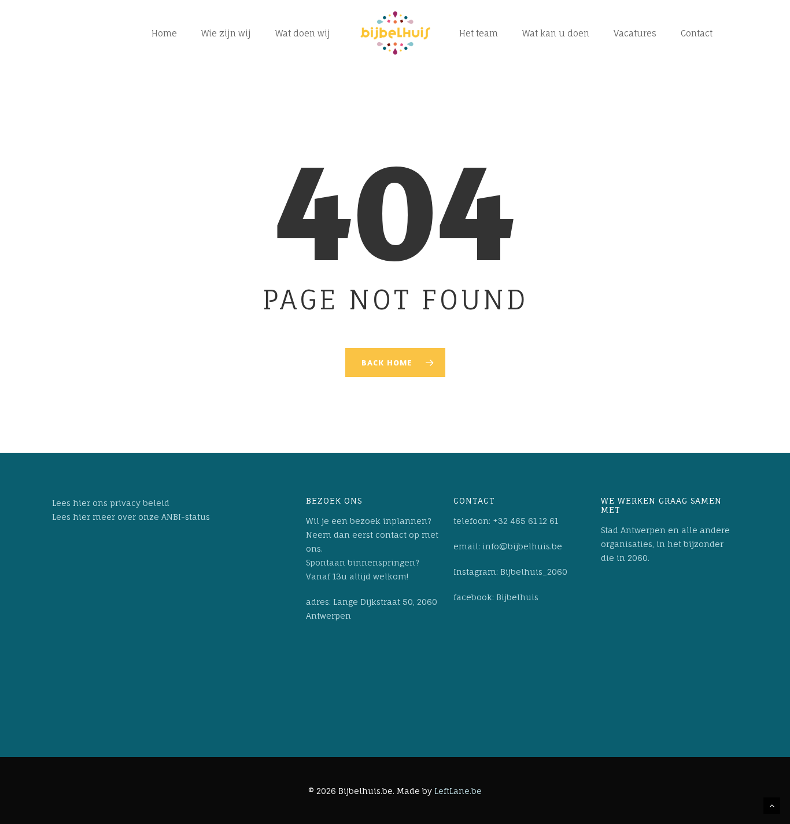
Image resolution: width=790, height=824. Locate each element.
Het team (478, 33)
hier (81, 503)
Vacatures (635, 33)
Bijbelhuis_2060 (533, 572)
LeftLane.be (458, 791)
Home (164, 33)
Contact (697, 33)
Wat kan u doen (555, 33)
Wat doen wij (302, 33)
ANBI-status (185, 517)
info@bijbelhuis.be (521, 546)
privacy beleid (139, 503)
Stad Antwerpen (633, 530)
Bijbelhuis (517, 597)
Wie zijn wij (226, 33)
